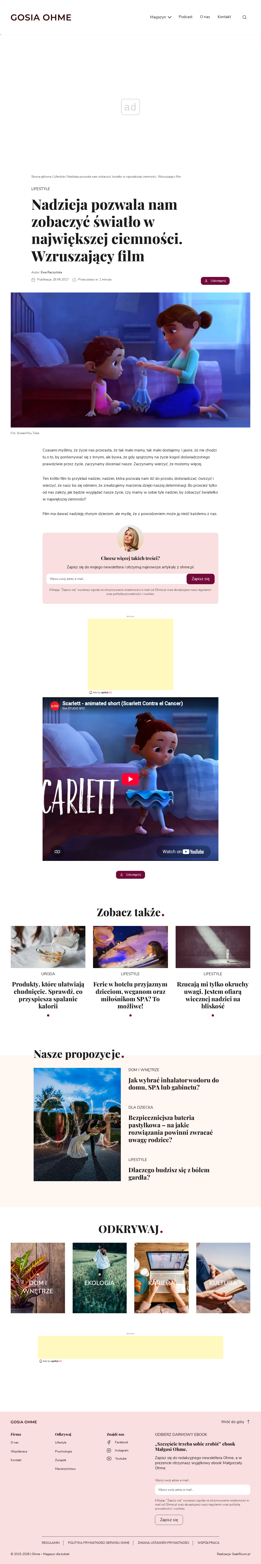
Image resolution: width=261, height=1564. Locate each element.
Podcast (185, 17)
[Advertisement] (130, 654)
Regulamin (51, 1542)
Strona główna (41, 176)
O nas (205, 17)
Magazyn (158, 17)
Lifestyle (59, 176)
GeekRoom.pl (241, 1554)
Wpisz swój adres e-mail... (173, 1480)
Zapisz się (201, 579)
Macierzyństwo (65, 1468)
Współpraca (19, 1451)
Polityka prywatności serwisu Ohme (98, 1542)
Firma (16, 1434)
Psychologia (63, 1451)
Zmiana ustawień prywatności (163, 1542)
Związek (60, 1460)
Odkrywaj (63, 1434)
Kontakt (224, 17)
